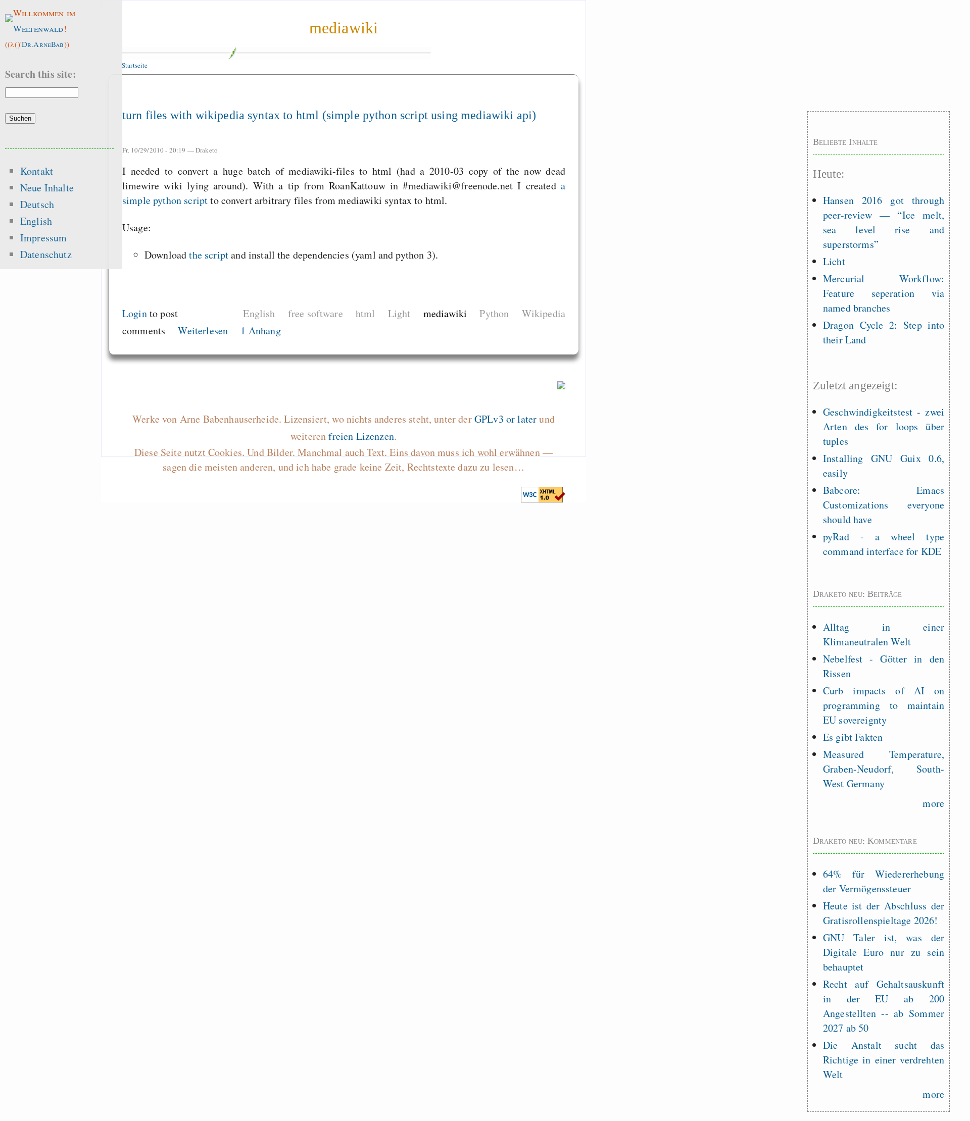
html (365, 313)
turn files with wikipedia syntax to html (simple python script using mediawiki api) (329, 115)
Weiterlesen (203, 330)
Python (494, 313)
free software (315, 313)
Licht (834, 261)
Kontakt (36, 171)
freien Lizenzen (361, 436)
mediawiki (343, 28)
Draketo (207, 150)
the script (208, 255)
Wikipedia (543, 313)
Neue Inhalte (47, 187)
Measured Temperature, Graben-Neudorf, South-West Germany (883, 768)
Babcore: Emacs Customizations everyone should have (883, 504)
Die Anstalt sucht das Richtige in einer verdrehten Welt (883, 1059)
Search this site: (40, 74)
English (259, 313)
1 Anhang (260, 330)
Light (399, 313)
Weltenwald (38, 28)
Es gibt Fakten (853, 737)
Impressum (43, 237)
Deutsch (37, 204)
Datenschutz (46, 254)
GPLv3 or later (505, 419)
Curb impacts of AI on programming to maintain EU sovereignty (883, 705)
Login (134, 313)
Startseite (135, 65)
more (933, 803)
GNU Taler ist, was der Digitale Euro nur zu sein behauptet (883, 952)
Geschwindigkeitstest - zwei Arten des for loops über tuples (883, 426)
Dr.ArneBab (43, 44)
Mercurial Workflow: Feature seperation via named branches (883, 293)
